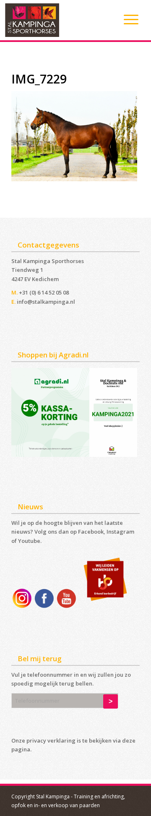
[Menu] (126, 19)
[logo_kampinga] (60, 20)
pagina (20, 749)
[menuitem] (126, 19)
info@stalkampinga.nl (46, 301)
